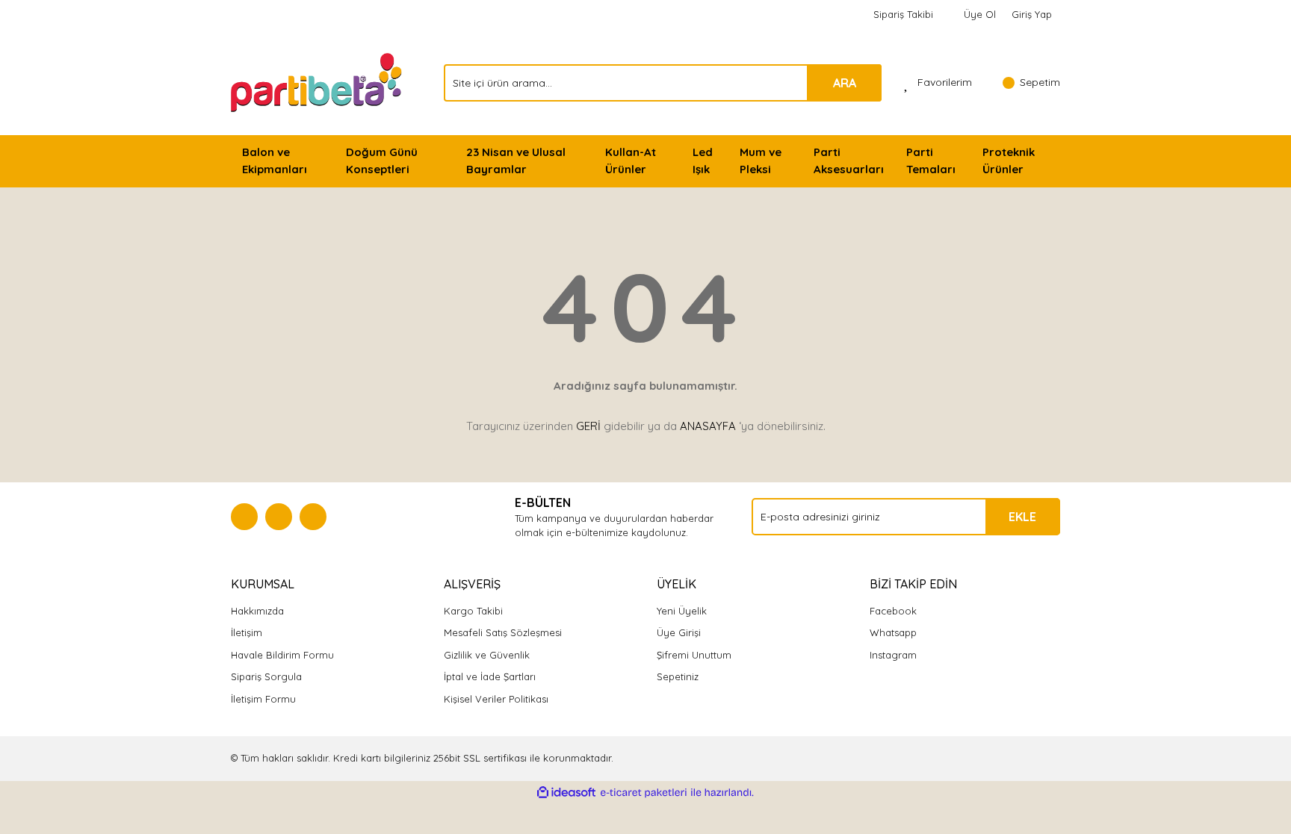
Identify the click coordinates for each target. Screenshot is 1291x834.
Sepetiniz (678, 676)
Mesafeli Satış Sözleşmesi (503, 632)
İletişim (246, 632)
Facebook (893, 611)
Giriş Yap (1032, 14)
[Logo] (318, 81)
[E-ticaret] (643, 792)
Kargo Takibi (473, 611)
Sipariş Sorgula (266, 676)
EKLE (1022, 516)
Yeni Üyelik (682, 611)
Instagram (893, 655)
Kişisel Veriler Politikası (496, 699)
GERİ (588, 426)
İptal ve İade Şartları (490, 676)
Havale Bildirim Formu (282, 655)
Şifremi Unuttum (694, 655)
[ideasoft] (566, 792)
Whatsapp (893, 632)
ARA (844, 82)
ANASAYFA (708, 426)
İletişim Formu (263, 699)
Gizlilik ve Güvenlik (487, 655)
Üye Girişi (679, 632)
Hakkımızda (257, 611)
